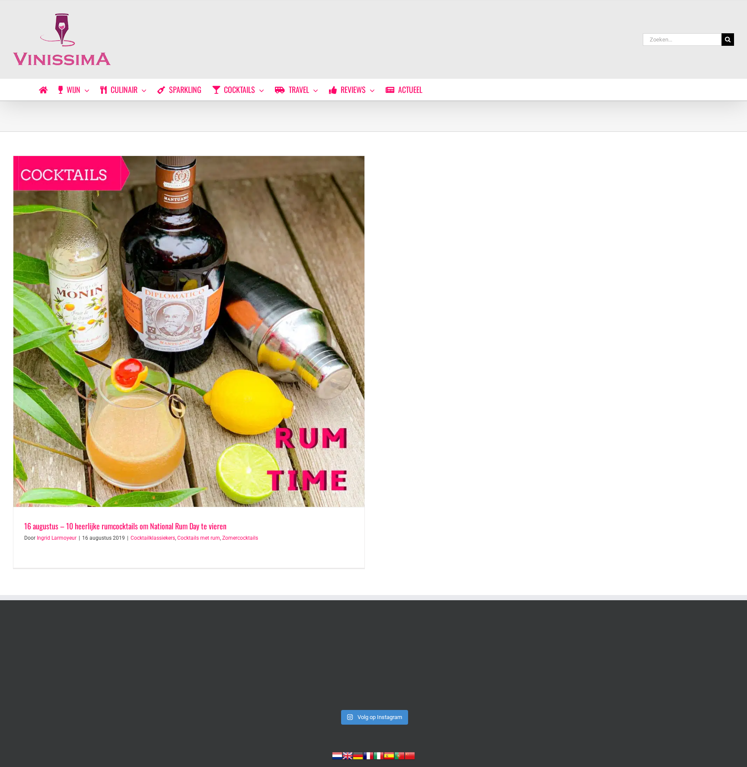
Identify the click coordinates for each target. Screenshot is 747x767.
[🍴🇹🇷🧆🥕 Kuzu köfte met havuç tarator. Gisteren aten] (83, 663)
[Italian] (379, 754)
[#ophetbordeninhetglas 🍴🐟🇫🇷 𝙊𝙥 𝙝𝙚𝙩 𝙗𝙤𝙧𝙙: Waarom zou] (373, 663)
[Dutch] (337, 754)
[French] (368, 754)
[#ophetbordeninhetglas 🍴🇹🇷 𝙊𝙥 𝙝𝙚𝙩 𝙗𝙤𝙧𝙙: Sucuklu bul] (228, 663)
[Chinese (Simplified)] (410, 754)
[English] (347, 754)
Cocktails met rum (198, 538)
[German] (358, 754)
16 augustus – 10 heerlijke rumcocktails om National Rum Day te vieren (125, 525)
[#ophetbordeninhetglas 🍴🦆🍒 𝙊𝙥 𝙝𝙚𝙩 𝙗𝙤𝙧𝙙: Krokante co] (663, 663)
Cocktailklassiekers (153, 538)
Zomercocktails (240, 538)
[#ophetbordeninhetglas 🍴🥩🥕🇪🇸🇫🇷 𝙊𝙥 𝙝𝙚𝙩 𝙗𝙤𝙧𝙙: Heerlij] (518, 663)
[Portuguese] (399, 754)
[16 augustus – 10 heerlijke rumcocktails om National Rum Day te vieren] (188, 331)
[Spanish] (389, 754)
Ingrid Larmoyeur (57, 538)
